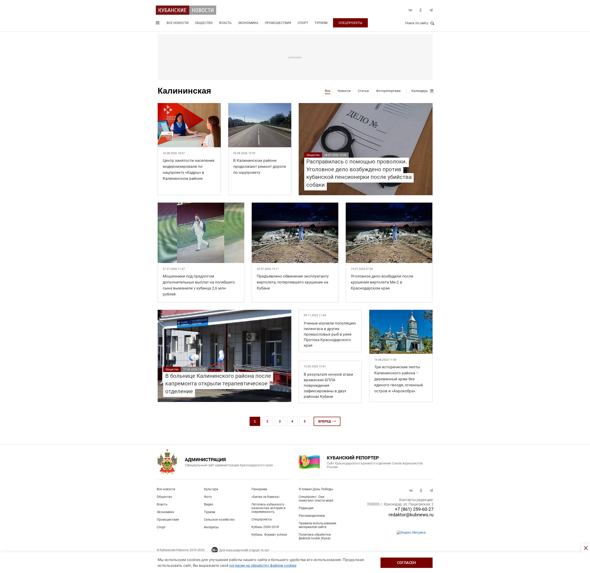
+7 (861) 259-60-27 (414, 509)
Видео (208, 504)
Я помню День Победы (316, 489)
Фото (208, 497)
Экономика (248, 23)
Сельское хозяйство (219, 519)
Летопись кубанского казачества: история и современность (268, 508)
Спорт (303, 23)
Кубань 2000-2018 (265, 527)
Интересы (211, 527)
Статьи (363, 91)
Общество (204, 23)
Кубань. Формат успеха (269, 534)
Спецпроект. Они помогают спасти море (316, 498)
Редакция (306, 508)
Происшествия (278, 23)
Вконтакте (410, 10)
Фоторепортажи (388, 91)
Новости (344, 91)
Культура (211, 489)
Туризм (321, 23)
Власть (225, 23)
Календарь (419, 91)
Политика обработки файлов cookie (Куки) (315, 536)
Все (327, 91)
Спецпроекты (350, 23)
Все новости (178, 23)
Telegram (431, 10)
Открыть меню (158, 23)
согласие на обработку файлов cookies (262, 565)
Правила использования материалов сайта (317, 525)
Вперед (324, 421)
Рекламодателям (312, 515)
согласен (406, 563)
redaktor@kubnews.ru (411, 514)
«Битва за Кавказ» (265, 497)
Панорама (259, 489)
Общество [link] (313, 155)
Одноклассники (420, 10)
